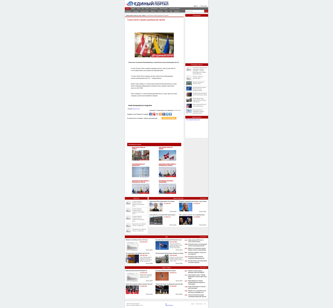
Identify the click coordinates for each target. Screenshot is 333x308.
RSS (205, 303)
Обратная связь (199, 303)
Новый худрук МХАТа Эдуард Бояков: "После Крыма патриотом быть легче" (161, 201)
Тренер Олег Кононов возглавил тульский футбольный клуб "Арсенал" (197, 295)
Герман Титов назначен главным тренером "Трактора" (139, 284)
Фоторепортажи (154, 8)
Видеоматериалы (164, 8)
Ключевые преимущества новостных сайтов (198, 82)
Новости (133, 8)
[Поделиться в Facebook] (150, 114)
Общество (153, 11)
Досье (147, 8)
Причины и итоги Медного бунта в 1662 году (137, 239)
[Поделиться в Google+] (154, 114)
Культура (160, 11)
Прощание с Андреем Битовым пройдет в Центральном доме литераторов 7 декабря (193, 201)
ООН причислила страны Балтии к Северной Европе (166, 181)
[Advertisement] (155, 26)
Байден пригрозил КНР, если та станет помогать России (199, 105)
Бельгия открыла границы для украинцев (138, 148)
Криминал (176, 11)
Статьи (138, 8)
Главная (127, 8)
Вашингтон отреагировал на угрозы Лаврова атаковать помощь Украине (197, 249)
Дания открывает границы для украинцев (165, 148)
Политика (128, 11)
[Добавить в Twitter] (167, 114)
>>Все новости (203, 198)
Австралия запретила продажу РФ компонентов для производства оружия (199, 89)
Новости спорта (166, 268)
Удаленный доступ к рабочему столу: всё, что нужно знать (139, 224)
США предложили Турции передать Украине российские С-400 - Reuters (199, 100)
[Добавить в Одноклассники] (160, 114)
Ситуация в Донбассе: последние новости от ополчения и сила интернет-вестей (138, 204)
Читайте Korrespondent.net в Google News (140, 105)
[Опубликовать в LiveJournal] (157, 114)
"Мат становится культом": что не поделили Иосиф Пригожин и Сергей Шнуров (191, 214)
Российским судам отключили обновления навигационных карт (196, 257)
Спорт (166, 11)
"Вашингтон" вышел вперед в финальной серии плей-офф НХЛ (196, 271)
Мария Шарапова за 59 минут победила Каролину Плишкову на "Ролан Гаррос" (196, 282)
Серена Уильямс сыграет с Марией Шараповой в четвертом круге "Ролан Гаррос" (197, 276)
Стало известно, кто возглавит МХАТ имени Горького (162, 214)
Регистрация (204, 6)
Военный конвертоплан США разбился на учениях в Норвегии (197, 261)
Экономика (135, 11)
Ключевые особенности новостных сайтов (198, 77)
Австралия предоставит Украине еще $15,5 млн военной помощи (200, 94)
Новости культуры (178, 198)
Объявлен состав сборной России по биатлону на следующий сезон (197, 291)
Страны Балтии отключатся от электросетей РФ (138, 164)
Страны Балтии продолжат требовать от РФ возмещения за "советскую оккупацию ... (140, 181)
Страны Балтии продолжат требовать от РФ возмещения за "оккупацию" (167, 164)
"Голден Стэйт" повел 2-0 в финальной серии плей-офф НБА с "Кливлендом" (169, 284)
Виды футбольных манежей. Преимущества (136, 270)
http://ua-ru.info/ (136, 109)
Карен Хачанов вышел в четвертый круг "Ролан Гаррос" (197, 287)
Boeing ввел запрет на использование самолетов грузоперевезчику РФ (198, 111)
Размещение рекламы (175, 8)
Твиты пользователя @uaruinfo (193, 120)
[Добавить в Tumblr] (163, 114)
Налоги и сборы (144, 11)
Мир (171, 11)
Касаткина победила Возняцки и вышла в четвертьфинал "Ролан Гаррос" (165, 270)
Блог (143, 8)
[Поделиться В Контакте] (170, 114)
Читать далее (173, 211)
